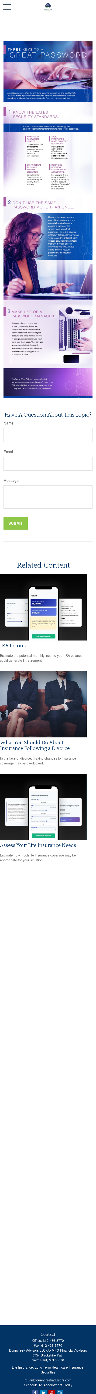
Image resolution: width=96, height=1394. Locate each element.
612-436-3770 (53, 1340)
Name (8, 423)
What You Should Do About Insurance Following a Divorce (35, 745)
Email (8, 451)
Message (11, 480)
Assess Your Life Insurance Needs (38, 845)
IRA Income (13, 646)
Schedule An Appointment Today (48, 1385)
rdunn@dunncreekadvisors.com (48, 1380)
